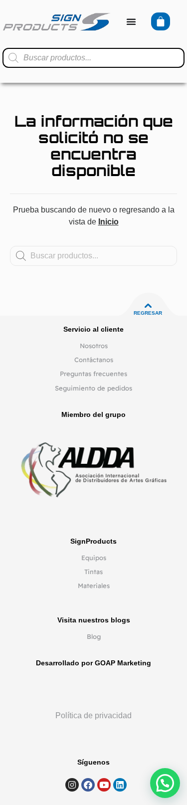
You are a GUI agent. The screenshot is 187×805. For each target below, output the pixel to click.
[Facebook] (88, 785)
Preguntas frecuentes (93, 374)
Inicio (108, 221)
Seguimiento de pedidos (93, 388)
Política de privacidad (93, 715)
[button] (165, 783)
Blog (94, 636)
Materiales (94, 586)
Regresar (148, 313)
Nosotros (94, 346)
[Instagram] (72, 785)
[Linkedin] (120, 785)
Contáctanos (93, 360)
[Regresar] (148, 305)
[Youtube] (104, 785)
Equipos (93, 558)
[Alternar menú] (131, 21)
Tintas (93, 572)
